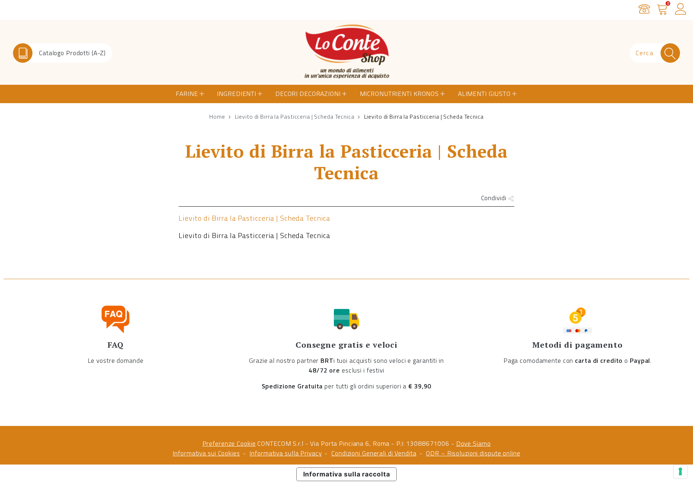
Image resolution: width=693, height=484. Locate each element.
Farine (187, 93)
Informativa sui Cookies (206, 453)
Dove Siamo (473, 443)
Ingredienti (236, 93)
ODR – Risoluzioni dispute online (473, 453)
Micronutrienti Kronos (399, 93)
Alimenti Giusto (484, 93)
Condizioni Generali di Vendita (373, 453)
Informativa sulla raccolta (346, 474)
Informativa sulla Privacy (285, 453)
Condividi (494, 198)
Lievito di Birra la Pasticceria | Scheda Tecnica (294, 116)
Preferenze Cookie (229, 443)
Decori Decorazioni (308, 93)
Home (217, 116)
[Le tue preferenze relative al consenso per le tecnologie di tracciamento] (680, 471)
